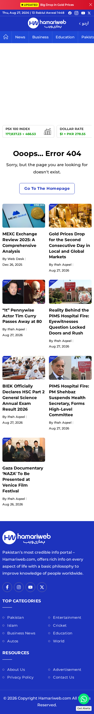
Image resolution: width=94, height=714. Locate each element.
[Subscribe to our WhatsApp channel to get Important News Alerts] (83, 699)
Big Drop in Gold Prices (49, 5)
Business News (21, 633)
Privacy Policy (20, 677)
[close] (90, 5)
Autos (12, 641)
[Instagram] (76, 13)
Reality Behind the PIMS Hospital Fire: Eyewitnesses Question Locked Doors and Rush (69, 321)
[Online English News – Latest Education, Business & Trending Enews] (47, 24)
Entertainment (67, 617)
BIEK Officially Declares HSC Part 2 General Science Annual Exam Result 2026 (23, 397)
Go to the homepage (47, 188)
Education (65, 37)
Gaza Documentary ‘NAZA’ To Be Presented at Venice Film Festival (22, 479)
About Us (16, 669)
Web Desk (15, 259)
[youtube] (83, 13)
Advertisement (67, 669)
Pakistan (15, 617)
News (20, 37)
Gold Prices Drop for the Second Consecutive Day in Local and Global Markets (69, 245)
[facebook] (69, 13)
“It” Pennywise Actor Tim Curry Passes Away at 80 (22, 316)
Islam (12, 625)
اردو (85, 23)
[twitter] (89, 13)
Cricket (60, 625)
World (59, 641)
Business (40, 37)
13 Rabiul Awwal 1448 (48, 12)
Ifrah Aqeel (63, 264)
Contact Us (63, 677)
